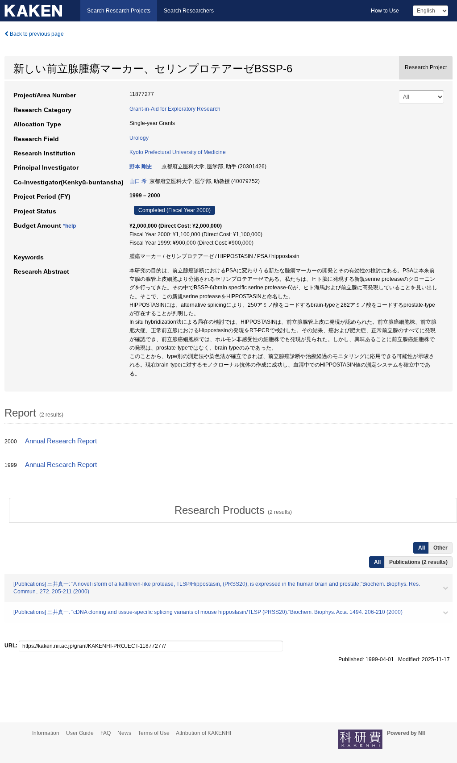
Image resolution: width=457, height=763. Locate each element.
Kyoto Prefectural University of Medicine (177, 152)
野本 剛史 (140, 166)
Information (45, 733)
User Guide (80, 733)
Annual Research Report (61, 441)
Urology (139, 138)
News (124, 733)
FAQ (105, 733)
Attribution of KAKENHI (203, 733)
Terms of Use (154, 733)
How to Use (385, 11)
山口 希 (138, 181)
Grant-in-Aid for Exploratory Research (174, 109)
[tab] (233, 510)
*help (69, 226)
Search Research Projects (118, 11)
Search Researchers (189, 11)
